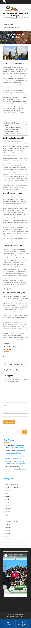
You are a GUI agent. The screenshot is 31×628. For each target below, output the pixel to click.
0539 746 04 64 (8, 24)
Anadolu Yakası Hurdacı (12, 484)
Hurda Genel (9, 509)
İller (6, 356)
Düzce (7, 499)
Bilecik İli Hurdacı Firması (11, 129)
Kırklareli (8, 524)
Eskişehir (8, 505)
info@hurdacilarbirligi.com (11, 27)
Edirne (7, 502)
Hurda (15, 605)
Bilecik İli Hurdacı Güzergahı (12, 133)
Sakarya (8, 530)
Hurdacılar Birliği (19, 63)
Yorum (5, 385)
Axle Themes (21, 616)
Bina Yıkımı (9, 490)
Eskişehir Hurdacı (10, 456)
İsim (4, 406)
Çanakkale (8, 496)
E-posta (5, 412)
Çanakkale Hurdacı (11, 450)
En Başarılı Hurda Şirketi (11, 131)
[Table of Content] (26, 124)
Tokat (7, 536)
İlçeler (7, 515)
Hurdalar (8, 512)
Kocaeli (8, 527)
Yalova (7, 539)
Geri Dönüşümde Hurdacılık (12, 127)
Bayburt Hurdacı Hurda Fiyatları (14, 364)
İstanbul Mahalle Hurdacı (12, 521)
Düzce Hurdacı (10, 445)
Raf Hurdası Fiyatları (11, 461)
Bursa (7, 493)
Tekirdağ (8, 533)
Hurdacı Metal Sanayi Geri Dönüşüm (15, 14)
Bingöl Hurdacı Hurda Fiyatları (12, 370)
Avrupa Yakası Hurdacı (12, 487)
